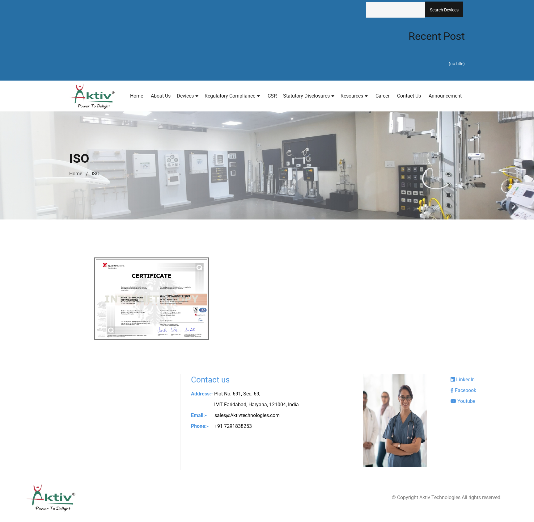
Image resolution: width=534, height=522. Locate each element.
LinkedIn (465, 379)
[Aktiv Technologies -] (92, 96)
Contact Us (409, 96)
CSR (272, 96)
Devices (185, 96)
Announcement (445, 96)
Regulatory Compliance (230, 96)
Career (382, 96)
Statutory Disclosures (306, 96)
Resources (352, 96)
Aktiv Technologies (439, 497)
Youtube (465, 401)
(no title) (457, 63)
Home (136, 96)
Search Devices (444, 9)
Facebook (465, 390)
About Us (161, 96)
